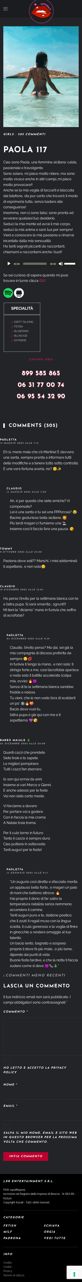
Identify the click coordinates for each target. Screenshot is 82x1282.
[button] (5, 9)
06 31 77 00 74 (41, 385)
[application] (41, 263)
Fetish (9, 1225)
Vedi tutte (55, 1238)
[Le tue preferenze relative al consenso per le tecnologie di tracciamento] (74, 1274)
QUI (42, 281)
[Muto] (61, 264)
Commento (15, 1011)
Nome (10, 1084)
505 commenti (31, 134)
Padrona (12, 1238)
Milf (7, 1232)
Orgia (49, 1232)
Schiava (51, 1225)
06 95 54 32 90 (41, 396)
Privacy (7, 1271)
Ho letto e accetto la (34, 1070)
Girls (8, 134)
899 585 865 (41, 373)
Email (10, 1106)
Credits (7, 1262)
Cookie (7, 1266)
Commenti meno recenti (35, 975)
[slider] (70, 263)
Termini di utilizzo (13, 1275)
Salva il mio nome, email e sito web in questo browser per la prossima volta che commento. (40, 1138)
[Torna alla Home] (41, 11)
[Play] (9, 264)
